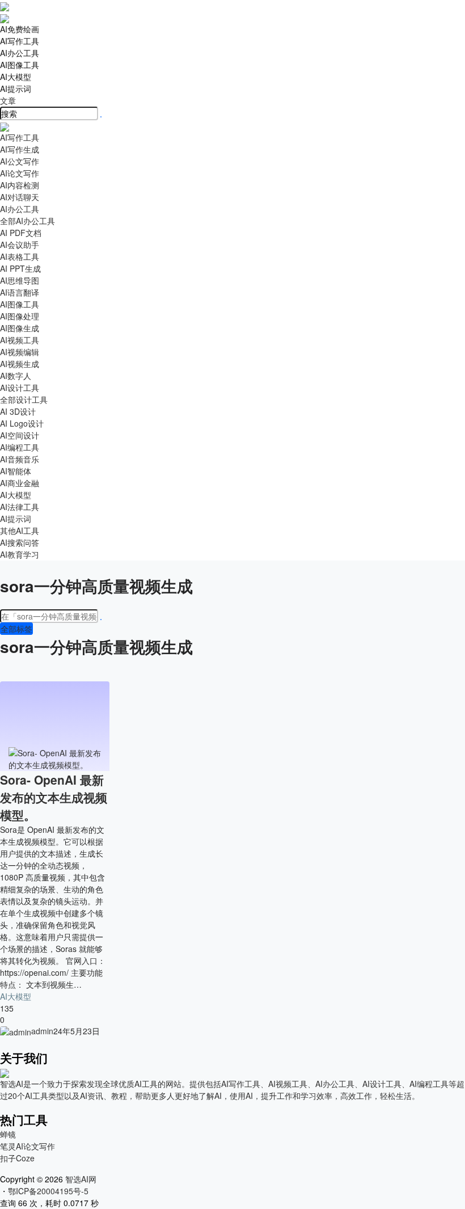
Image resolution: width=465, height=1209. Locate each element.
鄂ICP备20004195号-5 (50, 1191)
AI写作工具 (19, 41)
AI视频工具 (19, 340)
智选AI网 (79, 1179)
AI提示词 (15, 88)
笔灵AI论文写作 (27, 1146)
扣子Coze (17, 1158)
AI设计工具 (19, 387)
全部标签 (16, 628)
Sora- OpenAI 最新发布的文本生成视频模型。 (53, 797)
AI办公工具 (19, 52)
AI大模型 (15, 76)
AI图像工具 (19, 64)
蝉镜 (8, 1134)
